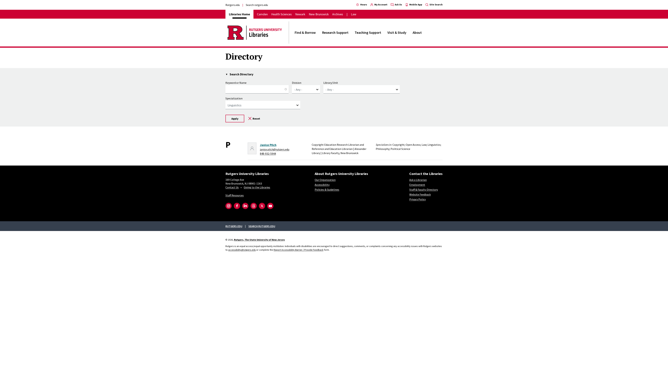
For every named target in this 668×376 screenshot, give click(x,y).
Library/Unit (330, 82)
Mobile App (415, 4)
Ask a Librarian (418, 180)
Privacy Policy (417, 199)
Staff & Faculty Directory (423, 189)
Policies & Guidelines (327, 189)
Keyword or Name (235, 82)
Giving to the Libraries (257, 187)
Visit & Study (396, 32)
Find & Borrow (305, 32)
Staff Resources (234, 195)
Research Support (335, 32)
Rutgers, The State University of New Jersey (259, 239)
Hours (363, 4)
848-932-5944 (268, 153)
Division (296, 82)
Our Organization (325, 180)
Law (353, 14)
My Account (380, 4)
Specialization (233, 98)
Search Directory (241, 74)
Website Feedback (420, 194)
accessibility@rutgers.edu (242, 249)
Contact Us (232, 187)
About (417, 32)
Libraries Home (239, 14)
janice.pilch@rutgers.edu (274, 149)
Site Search (436, 4)
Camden (262, 14)
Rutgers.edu (232, 5)
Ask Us (398, 4)
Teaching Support (368, 32)
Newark (300, 14)
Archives (337, 14)
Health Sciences (281, 14)
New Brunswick (319, 14)
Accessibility (322, 184)
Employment (417, 184)
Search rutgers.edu (257, 5)
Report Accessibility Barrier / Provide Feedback (298, 249)
